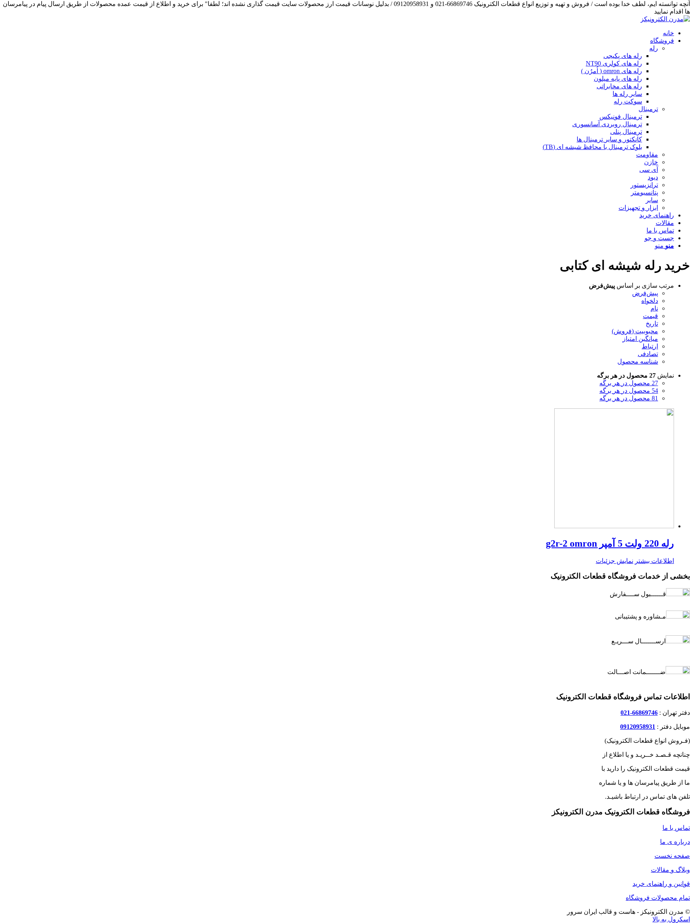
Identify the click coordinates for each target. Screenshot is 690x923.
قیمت (650, 315)
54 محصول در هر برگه (628, 390)
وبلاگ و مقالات (670, 869)
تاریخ (652, 323)
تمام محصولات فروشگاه (658, 897)
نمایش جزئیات (614, 560)
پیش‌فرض (645, 293)
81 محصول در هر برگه (628, 398)
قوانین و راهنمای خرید (661, 883)
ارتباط (650, 346)
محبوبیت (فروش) (635, 331)
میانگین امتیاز (640, 338)
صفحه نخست (672, 855)
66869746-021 (639, 712)
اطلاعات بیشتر (654, 560)
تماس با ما (676, 827)
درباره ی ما (675, 841)
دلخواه (649, 300)
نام (654, 308)
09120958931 (637, 726)
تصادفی (648, 353)
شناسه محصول (637, 361)
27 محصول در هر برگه (628, 383)
